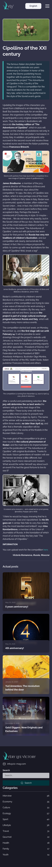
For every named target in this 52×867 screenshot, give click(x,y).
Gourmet (26, 837)
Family (26, 848)
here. (45, 549)
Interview (26, 795)
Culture (26, 807)
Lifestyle (26, 825)
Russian (33, 12)
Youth (26, 854)
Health (26, 843)
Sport (26, 819)
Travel (26, 831)
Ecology (26, 813)
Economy (26, 801)
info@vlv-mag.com (16, 764)
